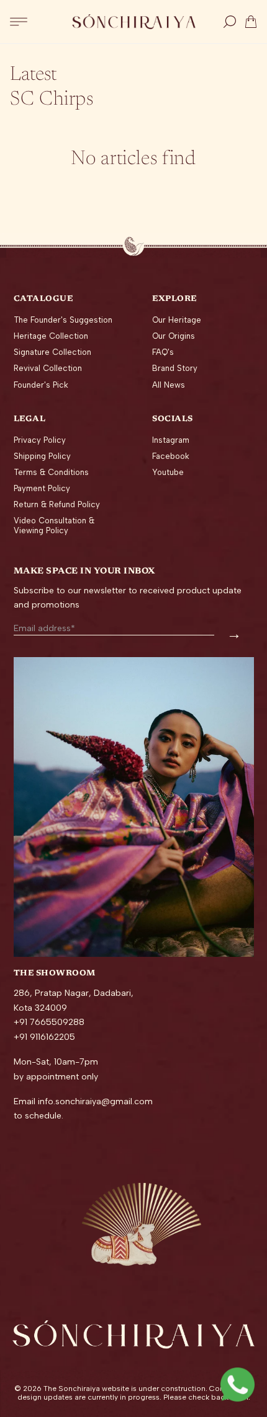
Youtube (168, 472)
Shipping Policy (42, 456)
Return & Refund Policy (57, 504)
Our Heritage (176, 320)
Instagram (170, 440)
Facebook (170, 456)
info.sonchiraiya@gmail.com (95, 1101)
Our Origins (173, 336)
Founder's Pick (41, 385)
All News (168, 385)
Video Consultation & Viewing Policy (54, 525)
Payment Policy (42, 488)
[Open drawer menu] (18, 21)
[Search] (229, 21)
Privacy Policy (40, 440)
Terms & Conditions (51, 472)
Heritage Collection (51, 336)
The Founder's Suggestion (63, 320)
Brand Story (174, 368)
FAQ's (163, 352)
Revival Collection (48, 368)
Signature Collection (52, 352)
